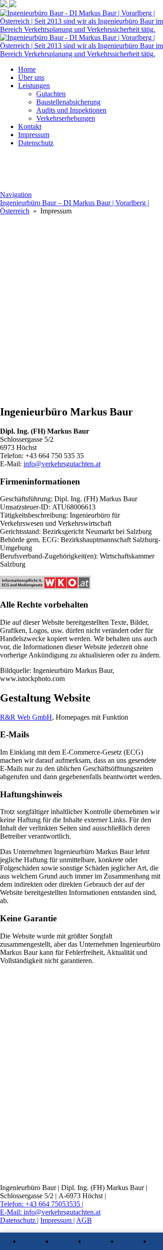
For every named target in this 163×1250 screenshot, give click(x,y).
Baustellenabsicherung (68, 102)
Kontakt (29, 126)
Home (27, 69)
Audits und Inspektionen (71, 110)
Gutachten (51, 94)
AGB (84, 1220)
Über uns (31, 77)
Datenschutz (35, 143)
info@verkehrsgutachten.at (62, 464)
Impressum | (57, 1220)
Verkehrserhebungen (65, 118)
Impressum (33, 134)
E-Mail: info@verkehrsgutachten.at (50, 1212)
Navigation (16, 194)
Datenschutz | (19, 1220)
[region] (81, 306)
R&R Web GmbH (26, 717)
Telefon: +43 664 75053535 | (41, 1204)
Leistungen (34, 85)
